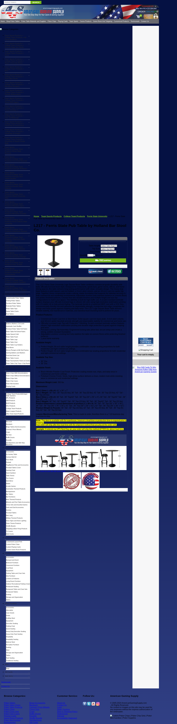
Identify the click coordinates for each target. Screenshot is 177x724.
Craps (8, 432)
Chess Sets (34, 709)
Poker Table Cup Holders (14, 345)
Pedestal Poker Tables (13, 306)
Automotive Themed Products (15, 489)
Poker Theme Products (13, 523)
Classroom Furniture (12, 565)
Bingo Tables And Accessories (16, 427)
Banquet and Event (12, 560)
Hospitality (9, 637)
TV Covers (9, 531)
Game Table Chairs (12, 311)
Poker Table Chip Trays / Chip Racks (18, 363)
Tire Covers (10, 478)
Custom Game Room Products (16, 550)
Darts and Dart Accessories (15, 507)
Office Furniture (11, 603)
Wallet (8, 483)
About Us (61, 703)
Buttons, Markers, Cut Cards (15, 323)
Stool (7, 650)
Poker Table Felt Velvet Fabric (15, 331)
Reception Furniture (12, 645)
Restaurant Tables (12, 592)
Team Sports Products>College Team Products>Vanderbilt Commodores (14, 271)
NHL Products (10, 406)
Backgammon (10, 491)
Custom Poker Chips (13, 544)
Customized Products (121, 21)
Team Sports (73, 21)
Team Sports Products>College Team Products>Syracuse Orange (15, 255)
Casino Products (86, 21)
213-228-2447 (152, 8)
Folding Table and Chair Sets (15, 573)
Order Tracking (63, 709)
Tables (8, 600)
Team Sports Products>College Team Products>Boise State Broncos (14, 150)
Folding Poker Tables (13, 301)
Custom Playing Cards (13, 547)
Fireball (8, 462)
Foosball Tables (11, 513)
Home (3, 21)
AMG (7, 664)
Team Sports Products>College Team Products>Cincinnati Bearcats (16, 159)
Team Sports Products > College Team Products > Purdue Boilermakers (14, 92)
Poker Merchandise (12, 384)
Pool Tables (10, 314)
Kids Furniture (10, 576)
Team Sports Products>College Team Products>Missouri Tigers (14, 204)
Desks (8, 615)
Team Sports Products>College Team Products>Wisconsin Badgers (16, 288)
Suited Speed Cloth (12, 334)
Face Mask (9, 460)
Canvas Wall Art (11, 457)
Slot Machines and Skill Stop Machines (15, 443)
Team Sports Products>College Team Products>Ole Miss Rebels (15, 247)
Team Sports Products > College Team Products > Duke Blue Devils (14, 76)
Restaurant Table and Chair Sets (16, 589)
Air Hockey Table (11, 454)
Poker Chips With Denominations (17, 373)
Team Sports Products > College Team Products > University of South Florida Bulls (15, 140)
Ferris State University (97, 216)
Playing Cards (63, 21)
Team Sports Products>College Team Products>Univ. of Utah (14, 262)
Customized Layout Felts (14, 542)
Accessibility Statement (67, 718)
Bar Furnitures (10, 497)
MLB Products (10, 403)
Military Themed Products (14, 518)
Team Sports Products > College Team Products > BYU (14, 69)
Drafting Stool (10, 618)
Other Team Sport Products (15, 414)
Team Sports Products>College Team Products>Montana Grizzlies (15, 212)
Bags (7, 668)
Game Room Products (13, 718)
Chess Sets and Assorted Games (16, 505)
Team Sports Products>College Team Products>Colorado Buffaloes (16, 167)
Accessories (10, 452)
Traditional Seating (12, 661)
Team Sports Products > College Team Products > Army (14, 53)
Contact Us (145, 21)
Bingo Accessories (37, 703)
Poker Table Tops (11, 309)
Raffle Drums (10, 437)
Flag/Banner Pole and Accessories (17, 465)
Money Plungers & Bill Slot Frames (17, 350)
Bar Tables (9, 494)
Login (59, 707)
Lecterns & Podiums (12, 578)
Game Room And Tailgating (102, 21)
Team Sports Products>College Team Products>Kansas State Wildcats (14, 185)
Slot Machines (35, 720)
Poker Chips (52, 21)
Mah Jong (9, 515)
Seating (8, 594)
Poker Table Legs (11, 339)
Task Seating (10, 658)
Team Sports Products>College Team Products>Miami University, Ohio (15, 195)
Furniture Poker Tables (13, 303)
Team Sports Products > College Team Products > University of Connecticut (14, 124)
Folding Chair (10, 626)
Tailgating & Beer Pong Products (16, 529)
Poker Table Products (13, 707)
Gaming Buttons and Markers (15, 353)
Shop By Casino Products (14, 417)
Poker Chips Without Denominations (18, 376)
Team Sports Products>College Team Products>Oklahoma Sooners (16, 229)
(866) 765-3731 (140, 8)
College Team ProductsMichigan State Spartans (16, 395)
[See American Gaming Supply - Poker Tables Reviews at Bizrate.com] (145, 342)
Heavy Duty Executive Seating (16, 631)
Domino (8, 510)
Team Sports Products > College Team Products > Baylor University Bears (14, 61)
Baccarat (9, 421)
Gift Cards (9, 672)
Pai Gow (9, 435)
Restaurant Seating (12, 586)
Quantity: (83, 255)
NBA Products (10, 400)
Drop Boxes (10, 347)
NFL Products (10, 398)
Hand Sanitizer (11, 473)
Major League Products (13, 411)
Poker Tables (9, 703)
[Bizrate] (155, 347)
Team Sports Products (13, 390)
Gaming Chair (10, 470)
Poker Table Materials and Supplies (33, 21)
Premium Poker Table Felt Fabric (16, 329)
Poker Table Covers (12, 358)
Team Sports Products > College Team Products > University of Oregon (14, 131)
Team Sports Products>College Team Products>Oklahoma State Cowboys (15, 238)
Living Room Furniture (13, 581)
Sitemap (60, 716)
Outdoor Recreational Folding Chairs (18, 584)
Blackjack (9, 424)
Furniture (8, 553)
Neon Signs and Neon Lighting (16, 521)
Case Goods (10, 613)
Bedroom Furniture (12, 563)
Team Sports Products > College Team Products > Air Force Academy (15, 37)
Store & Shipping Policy (67, 712)
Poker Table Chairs (12, 705)
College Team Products (13, 408)
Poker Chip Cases (12, 381)
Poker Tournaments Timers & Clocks (18, 361)
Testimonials (135, 21)
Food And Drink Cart (12, 355)
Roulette (9, 440)
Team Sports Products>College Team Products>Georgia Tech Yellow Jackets (14, 175)
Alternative (9, 610)
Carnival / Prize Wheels (13, 429)
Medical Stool (10, 642)
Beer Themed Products (13, 499)
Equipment (9, 571)
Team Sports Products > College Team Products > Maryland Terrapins (14, 84)
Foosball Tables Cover (13, 468)
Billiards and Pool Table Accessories (18, 502)
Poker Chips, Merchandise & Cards (15, 368)
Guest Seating (10, 629)
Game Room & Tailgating (14, 448)
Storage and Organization (14, 597)
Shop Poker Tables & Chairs (15, 294)
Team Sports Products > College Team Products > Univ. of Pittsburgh (14, 116)
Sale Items (9, 676)
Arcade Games (11, 486)
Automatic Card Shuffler (14, 326)
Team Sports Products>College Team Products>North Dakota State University (16, 220)
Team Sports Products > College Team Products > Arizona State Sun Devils (14, 45)
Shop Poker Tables (13, 21)
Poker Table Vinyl (11, 342)
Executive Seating (12, 623)
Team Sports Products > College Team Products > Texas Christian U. (14, 108)
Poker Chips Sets (11, 378)
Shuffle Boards (11, 526)
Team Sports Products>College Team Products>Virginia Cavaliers (15, 280)
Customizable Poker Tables (15, 298)
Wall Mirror (9, 481)
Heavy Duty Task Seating (14, 634)
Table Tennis (10, 475)
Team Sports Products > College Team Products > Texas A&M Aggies (14, 100)
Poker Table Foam (12, 337)
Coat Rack (9, 568)
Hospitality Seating (12, 639)
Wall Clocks (10, 534)
